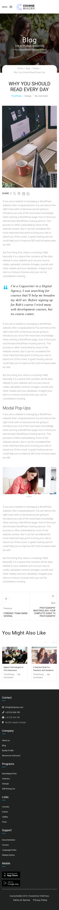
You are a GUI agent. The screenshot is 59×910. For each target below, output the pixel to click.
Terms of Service (21, 900)
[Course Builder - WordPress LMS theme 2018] (26, 6)
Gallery (5, 817)
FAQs (4, 822)
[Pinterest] (19, 194)
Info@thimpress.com (14, 707)
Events (5, 812)
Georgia (5, 784)
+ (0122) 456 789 (12, 712)
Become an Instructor (11, 755)
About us (6, 740)
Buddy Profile (7, 750)
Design (36, 68)
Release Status (8, 855)
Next (50, 146)
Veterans (6, 779)
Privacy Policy (40, 900)
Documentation (8, 840)
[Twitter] (14, 194)
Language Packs (9, 850)
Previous (9, 146)
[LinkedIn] (23, 194)
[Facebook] (11, 194)
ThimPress (16, 96)
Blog (28, 68)
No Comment (41, 96)
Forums (5, 845)
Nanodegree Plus (9, 773)
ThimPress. (44, 896)
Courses (5, 807)
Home (20, 68)
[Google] (28, 194)
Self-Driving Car (8, 789)
